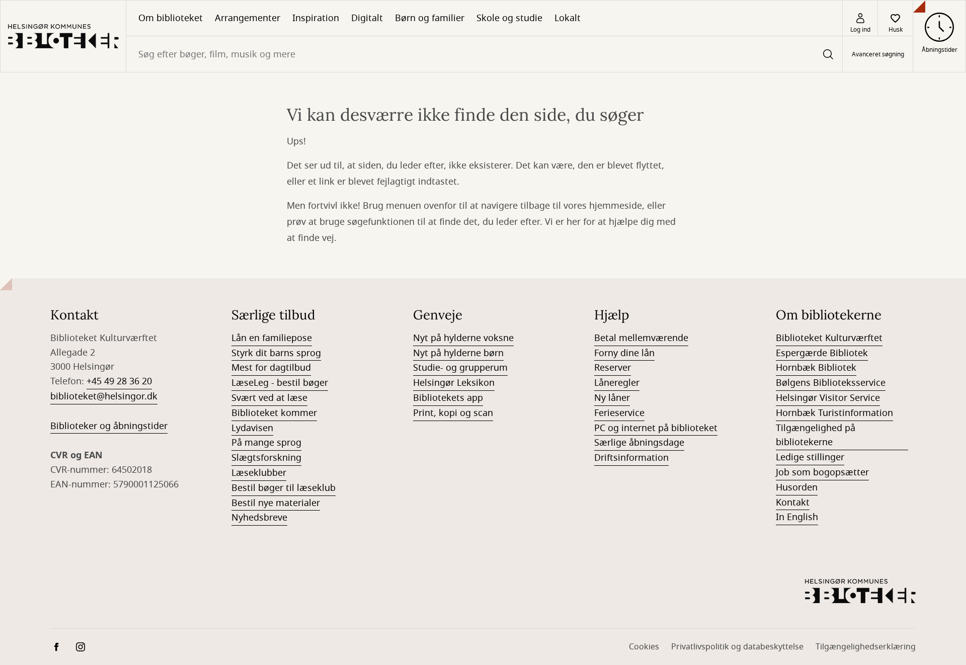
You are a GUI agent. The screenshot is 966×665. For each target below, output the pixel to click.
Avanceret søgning (878, 54)
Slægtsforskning (266, 457)
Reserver (612, 367)
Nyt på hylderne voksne (463, 338)
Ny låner (612, 397)
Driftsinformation (631, 457)
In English (797, 517)
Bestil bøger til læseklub (283, 487)
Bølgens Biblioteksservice (831, 382)
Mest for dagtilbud (271, 367)
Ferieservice (619, 413)
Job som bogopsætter (822, 472)
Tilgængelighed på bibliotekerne (815, 435)
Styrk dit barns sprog (276, 353)
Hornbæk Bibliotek (816, 367)
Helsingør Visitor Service (828, 397)
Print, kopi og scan (453, 413)
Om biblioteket (170, 18)
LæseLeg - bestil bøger (279, 382)
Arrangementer (247, 18)
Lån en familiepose (271, 338)
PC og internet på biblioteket (655, 428)
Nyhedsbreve (259, 517)
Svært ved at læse (269, 397)
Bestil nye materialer (275, 503)
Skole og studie (509, 18)
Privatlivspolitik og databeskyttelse (737, 647)
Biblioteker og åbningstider (109, 426)
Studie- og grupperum (460, 367)
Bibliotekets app (448, 397)
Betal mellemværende (641, 338)
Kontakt (793, 502)
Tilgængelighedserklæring (866, 647)
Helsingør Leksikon (454, 382)
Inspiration (315, 18)
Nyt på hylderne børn (458, 353)
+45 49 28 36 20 (119, 381)
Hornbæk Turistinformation (834, 413)
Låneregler (616, 382)
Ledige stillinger (810, 457)
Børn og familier (429, 18)
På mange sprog (266, 442)
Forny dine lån (624, 353)
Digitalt (367, 18)
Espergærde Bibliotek (822, 353)
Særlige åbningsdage (639, 442)
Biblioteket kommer (274, 413)
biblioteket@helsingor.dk (103, 396)
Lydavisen (252, 428)
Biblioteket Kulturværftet (829, 338)
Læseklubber (258, 472)
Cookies (644, 647)
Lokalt (567, 18)
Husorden (797, 487)
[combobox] (484, 54)
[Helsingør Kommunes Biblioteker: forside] (63, 36)
